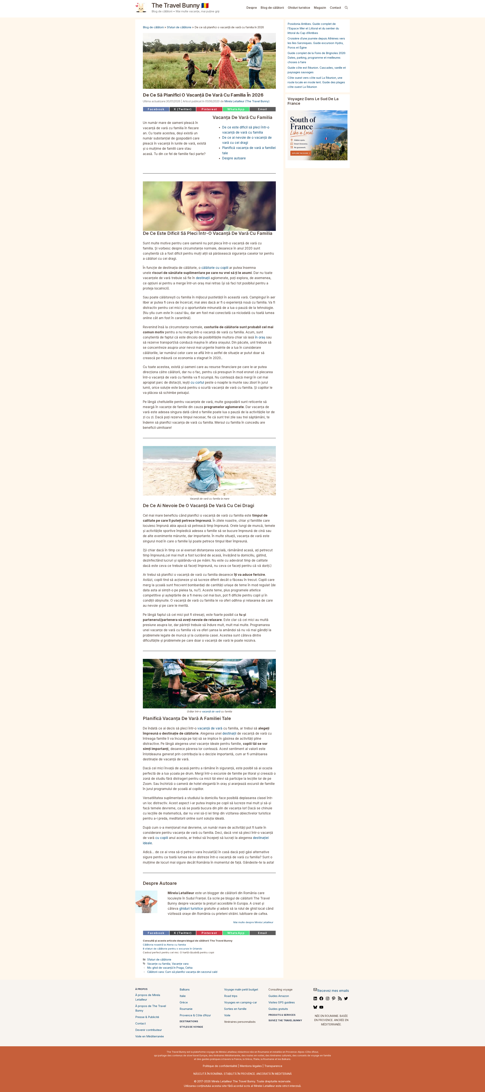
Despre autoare (234, 158)
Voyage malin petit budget (241, 989)
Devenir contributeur (148, 1030)
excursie (184, 948)
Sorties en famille (235, 1009)
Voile (227, 1015)
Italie (183, 996)
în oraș (260, 337)
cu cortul (197, 382)
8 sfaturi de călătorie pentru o (161, 948)
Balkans (185, 989)
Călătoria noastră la (155, 944)
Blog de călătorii (272, 7)
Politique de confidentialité (220, 1066)
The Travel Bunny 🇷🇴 (180, 5)
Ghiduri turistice (299, 7)
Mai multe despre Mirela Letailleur (253, 922)
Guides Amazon (278, 996)
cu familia (180, 944)
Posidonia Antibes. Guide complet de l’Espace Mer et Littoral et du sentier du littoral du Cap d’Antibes (313, 28)
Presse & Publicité (147, 1017)
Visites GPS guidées (281, 1002)
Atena (170, 944)
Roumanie (186, 1009)
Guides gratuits (278, 1009)
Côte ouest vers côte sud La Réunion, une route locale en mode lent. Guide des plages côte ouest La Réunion (316, 82)
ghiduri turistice (191, 908)
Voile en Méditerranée (149, 1036)
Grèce (184, 1002)
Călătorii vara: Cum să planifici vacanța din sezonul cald (182, 971)
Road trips (230, 996)
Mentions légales (251, 1066)
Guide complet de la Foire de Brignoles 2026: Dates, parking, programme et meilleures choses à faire (317, 57)
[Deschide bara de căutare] (346, 7)
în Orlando (195, 948)
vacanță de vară (211, 711)
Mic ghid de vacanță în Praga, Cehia (169, 967)
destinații (203, 278)
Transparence (273, 1066)
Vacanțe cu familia (158, 963)
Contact (335, 7)
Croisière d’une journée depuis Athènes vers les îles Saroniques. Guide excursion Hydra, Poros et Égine (316, 43)
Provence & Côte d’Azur (195, 1015)
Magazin (320, 7)
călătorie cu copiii (214, 268)
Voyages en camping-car (240, 1002)
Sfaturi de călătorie (179, 27)
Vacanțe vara (180, 963)
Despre (251, 7)
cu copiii (161, 838)
